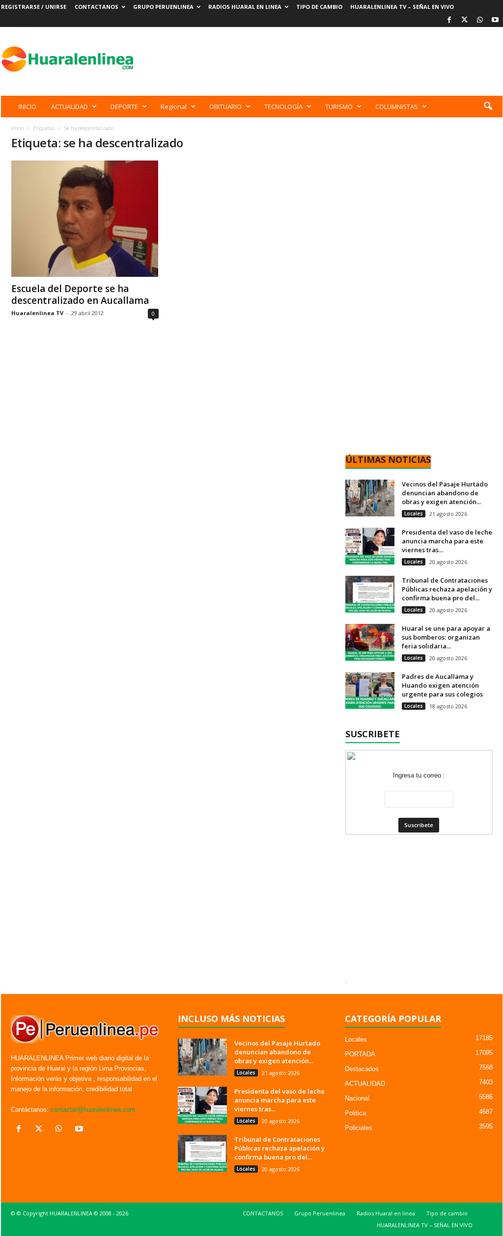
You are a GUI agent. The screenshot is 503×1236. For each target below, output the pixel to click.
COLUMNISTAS (396, 106)
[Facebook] (449, 20)
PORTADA (360, 1054)
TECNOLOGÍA (283, 106)
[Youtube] (495, 20)
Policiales (358, 1127)
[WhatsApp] (480, 20)
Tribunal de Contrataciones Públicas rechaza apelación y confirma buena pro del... (447, 589)
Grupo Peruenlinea (163, 6)
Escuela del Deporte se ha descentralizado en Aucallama (80, 294)
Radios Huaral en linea (244, 6)
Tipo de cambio (319, 6)
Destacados (362, 1069)
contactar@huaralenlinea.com (93, 1109)
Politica (355, 1113)
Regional (174, 106)
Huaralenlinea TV (37, 313)
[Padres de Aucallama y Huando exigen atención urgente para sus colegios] (369, 690)
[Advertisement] (324, 59)
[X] (465, 20)
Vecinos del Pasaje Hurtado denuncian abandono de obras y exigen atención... (445, 493)
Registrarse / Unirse (33, 6)
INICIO (27, 106)
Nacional (357, 1098)
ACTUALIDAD (69, 106)
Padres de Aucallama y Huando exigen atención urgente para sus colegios (442, 685)
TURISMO (339, 106)
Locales (413, 513)
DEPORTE (124, 106)
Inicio (17, 128)
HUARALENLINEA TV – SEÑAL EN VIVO (402, 6)
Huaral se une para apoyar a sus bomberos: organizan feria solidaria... (446, 637)
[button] (488, 106)
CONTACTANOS (96, 6)
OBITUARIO (225, 106)
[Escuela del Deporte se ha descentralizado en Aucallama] (85, 219)
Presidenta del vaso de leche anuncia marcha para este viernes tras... (447, 541)
